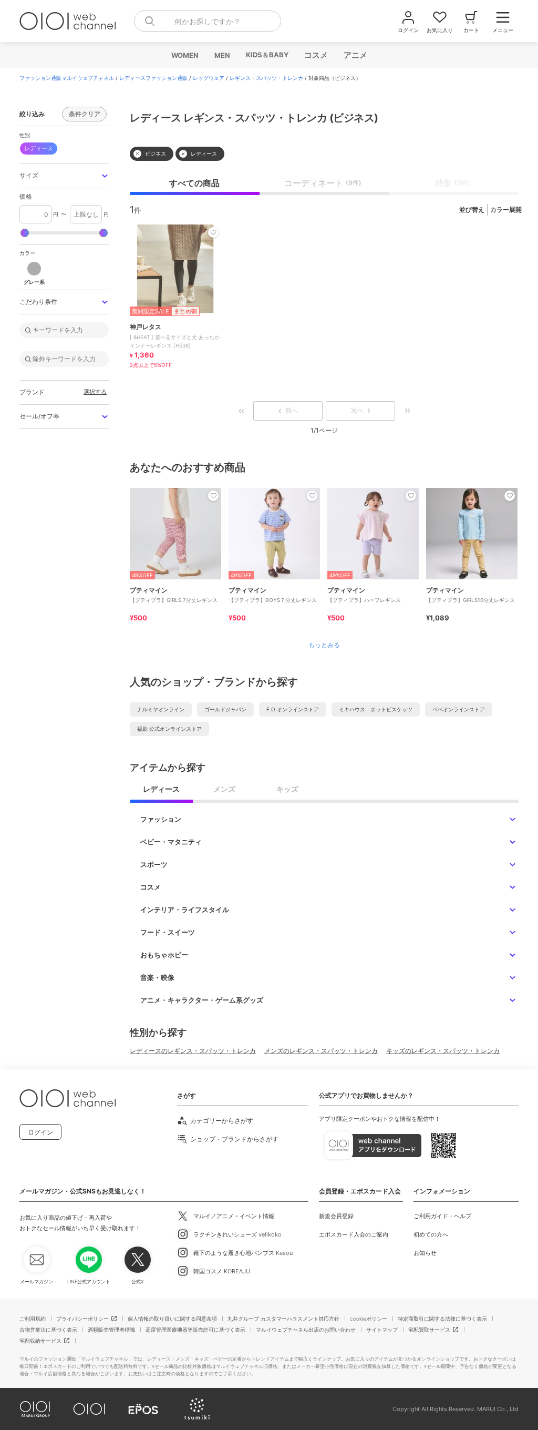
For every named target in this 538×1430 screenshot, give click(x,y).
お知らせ (425, 1253)
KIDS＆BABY (266, 54)
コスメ (315, 55)
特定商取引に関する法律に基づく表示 (442, 1318)
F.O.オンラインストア (292, 709)
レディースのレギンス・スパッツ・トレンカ (193, 1051)
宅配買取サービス (429, 1329)
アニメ (355, 55)
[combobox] (207, 21)
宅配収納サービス (40, 1340)
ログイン (40, 1132)
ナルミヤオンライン (160, 709)
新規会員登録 (336, 1216)
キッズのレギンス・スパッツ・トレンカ (443, 1051)
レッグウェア (208, 77)
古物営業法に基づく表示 (48, 1329)
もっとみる (324, 645)
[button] (64, 176)
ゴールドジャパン (225, 709)
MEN (222, 55)
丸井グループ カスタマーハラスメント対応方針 (283, 1318)
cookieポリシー (368, 1318)
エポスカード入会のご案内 (353, 1234)
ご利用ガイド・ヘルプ (442, 1216)
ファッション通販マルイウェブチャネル (66, 77)
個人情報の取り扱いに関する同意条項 (172, 1318)
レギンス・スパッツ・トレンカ (266, 77)
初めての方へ (430, 1234)
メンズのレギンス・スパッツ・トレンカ (321, 1051)
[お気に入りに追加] (213, 496)
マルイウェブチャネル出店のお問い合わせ (306, 1329)
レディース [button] (38, 148)
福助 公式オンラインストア (169, 729)
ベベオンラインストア (458, 709)
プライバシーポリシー (82, 1318)
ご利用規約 (32, 1318)
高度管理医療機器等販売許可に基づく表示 (195, 1329)
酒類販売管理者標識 (111, 1329)
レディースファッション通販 (153, 77)
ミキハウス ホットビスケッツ (375, 709)
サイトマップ (382, 1329)
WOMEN (184, 55)
